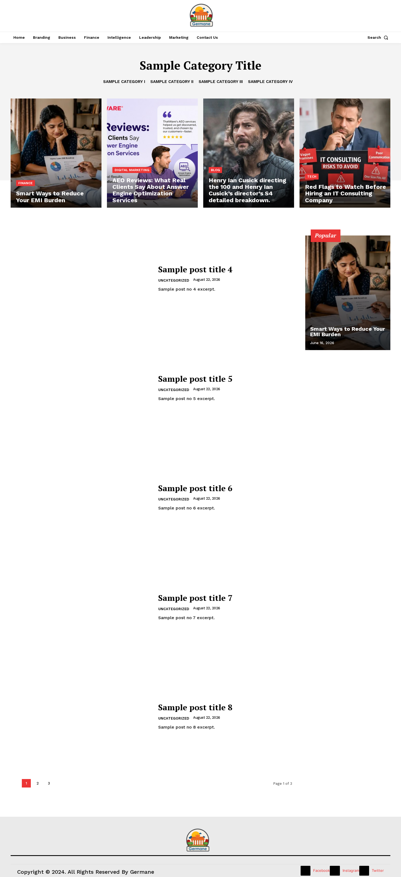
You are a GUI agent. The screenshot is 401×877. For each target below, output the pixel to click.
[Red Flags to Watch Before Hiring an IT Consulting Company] (345, 153)
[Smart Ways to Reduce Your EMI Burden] (56, 153)
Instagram (351, 870)
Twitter (378, 870)
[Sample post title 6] (81, 497)
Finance (25, 183)
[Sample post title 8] (81, 716)
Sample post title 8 (195, 707)
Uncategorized (173, 280)
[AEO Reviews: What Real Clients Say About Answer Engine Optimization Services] (152, 153)
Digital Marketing (132, 170)
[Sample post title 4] (81, 278)
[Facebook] (305, 871)
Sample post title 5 (195, 378)
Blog (215, 170)
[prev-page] (371, 245)
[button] (378, 37)
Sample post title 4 (195, 269)
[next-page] (381, 245)
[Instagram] (335, 871)
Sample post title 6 (195, 488)
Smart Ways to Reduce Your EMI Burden (347, 332)
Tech (311, 176)
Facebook (321, 870)
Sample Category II (171, 81)
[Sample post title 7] (81, 607)
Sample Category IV (270, 81)
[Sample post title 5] (81, 388)
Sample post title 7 (195, 597)
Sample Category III (221, 81)
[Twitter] (364, 871)
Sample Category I (124, 81)
